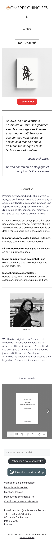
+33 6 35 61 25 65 (20, 513)
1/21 (10, 434)
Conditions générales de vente (21, 501)
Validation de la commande (19, 482)
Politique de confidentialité (19, 496)
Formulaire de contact (16, 487)
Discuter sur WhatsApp (29, 472)
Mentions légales (13, 492)
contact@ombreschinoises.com (30, 510)
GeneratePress (27, 537)
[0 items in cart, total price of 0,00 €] (27, 16)
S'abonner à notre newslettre (27, 461)
